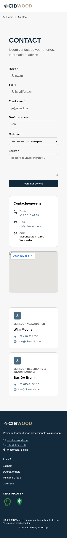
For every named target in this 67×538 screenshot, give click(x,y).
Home (9, 16)
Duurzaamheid (11, 471)
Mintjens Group (12, 477)
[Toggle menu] (60, 6)
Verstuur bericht (33, 183)
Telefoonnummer (19, 117)
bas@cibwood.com (29, 389)
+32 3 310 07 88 (29, 215)
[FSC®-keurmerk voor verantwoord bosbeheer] (19, 502)
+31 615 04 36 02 (28, 384)
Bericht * (14, 150)
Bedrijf (12, 84)
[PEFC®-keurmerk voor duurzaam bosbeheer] (7, 502)
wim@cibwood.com (29, 341)
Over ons (8, 483)
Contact (7, 465)
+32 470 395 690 (28, 336)
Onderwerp (15, 134)
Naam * (13, 68)
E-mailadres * (17, 101)
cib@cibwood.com (30, 226)
